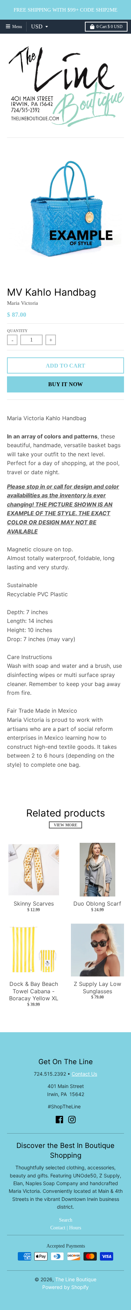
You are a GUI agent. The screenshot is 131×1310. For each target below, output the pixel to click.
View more (65, 825)
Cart (109, 26)
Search (65, 1220)
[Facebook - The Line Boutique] (59, 1119)
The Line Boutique (75, 1279)
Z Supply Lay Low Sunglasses (97, 987)
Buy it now (65, 384)
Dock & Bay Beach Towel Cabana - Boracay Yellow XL (33, 991)
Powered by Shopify (65, 1287)
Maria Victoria (22, 303)
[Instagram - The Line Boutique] (72, 1119)
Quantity (17, 331)
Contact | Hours (65, 1227)
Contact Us (84, 1074)
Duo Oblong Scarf (97, 903)
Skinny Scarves (34, 903)
